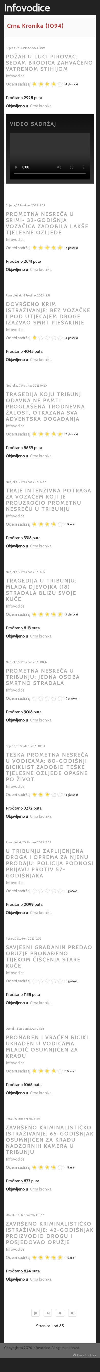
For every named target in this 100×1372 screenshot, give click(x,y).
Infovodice (15, 75)
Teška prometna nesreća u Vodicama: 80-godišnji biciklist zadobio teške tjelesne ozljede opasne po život (47, 767)
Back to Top (86, 1355)
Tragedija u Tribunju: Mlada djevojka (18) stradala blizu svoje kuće (41, 590)
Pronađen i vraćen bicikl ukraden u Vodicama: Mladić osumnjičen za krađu (48, 1046)
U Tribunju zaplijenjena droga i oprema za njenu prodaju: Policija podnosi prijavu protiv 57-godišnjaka (50, 863)
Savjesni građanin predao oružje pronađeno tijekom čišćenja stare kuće (49, 956)
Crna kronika (41, 105)
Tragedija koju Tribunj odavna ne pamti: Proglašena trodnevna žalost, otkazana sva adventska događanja (45, 406)
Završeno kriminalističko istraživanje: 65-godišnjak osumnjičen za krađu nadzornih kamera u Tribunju (50, 1139)
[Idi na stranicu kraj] (72, 1313)
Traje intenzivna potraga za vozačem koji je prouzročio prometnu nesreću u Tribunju (49, 499)
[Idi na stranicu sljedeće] (60, 1313)
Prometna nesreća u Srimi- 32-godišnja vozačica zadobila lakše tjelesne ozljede (47, 223)
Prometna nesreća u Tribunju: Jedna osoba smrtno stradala (43, 677)
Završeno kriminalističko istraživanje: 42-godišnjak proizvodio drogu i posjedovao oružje (50, 1233)
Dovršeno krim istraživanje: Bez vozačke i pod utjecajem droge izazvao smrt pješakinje (48, 313)
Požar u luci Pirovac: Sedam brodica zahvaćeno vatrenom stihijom (49, 63)
